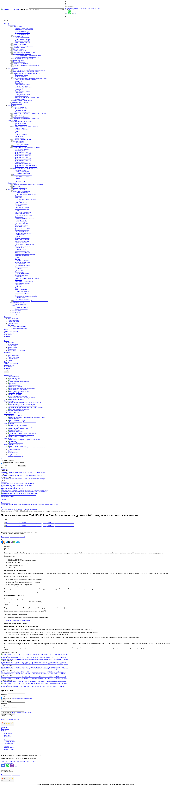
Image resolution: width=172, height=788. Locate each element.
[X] (9, 542)
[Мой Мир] (7, 542)
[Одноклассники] (4, 542)
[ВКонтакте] (2, 542)
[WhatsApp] (14, 542)
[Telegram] (19, 542)
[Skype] (17, 542)
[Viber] (12, 542)
